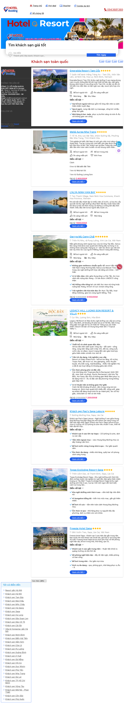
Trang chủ (37, 6)
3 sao (114, 61)
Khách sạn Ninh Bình (15, 635)
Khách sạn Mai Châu (14, 601)
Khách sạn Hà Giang (14, 608)
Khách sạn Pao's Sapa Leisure (87, 411)
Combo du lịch (83, 6)
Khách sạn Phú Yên (14, 670)
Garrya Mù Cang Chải (82, 236)
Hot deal (52, 6)
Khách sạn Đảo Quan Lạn (16, 618)
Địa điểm (17, 53)
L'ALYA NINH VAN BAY (82, 192)
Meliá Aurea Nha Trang (83, 131)
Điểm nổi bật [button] (76, 100)
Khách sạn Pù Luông (14, 649)
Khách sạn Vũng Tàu (14, 686)
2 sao (120, 61)
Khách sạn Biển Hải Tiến (16, 638)
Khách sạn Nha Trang (15, 673)
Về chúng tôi (38, 13)
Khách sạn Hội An (13, 663)
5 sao (101, 61)
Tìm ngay (101, 55)
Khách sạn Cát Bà (13, 625)
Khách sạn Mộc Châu (15, 604)
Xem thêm (38, 581)
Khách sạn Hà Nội (13, 594)
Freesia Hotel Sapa (81, 528)
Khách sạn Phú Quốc (14, 699)
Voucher (66, 6)
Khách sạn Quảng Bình (15, 652)
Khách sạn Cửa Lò (13, 645)
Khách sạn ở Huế (13, 656)
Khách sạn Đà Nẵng (14, 659)
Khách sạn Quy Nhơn (15, 666)
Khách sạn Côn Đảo (14, 696)
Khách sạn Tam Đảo (14, 597)
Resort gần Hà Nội (13, 590)
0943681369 (115, 9)
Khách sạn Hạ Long (14, 615)
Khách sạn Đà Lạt (13, 677)
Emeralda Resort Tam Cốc (85, 70)
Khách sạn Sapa (12, 611)
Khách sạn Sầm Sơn (14, 642)
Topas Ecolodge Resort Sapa (86, 469)
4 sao (108, 61)
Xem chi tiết (78, 121)
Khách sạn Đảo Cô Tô (15, 622)
